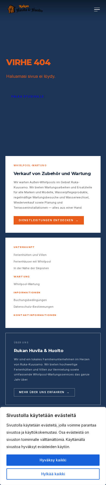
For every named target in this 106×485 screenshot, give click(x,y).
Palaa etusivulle (27, 96)
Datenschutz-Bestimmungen (34, 306)
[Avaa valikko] (97, 10)
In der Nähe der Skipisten (31, 268)
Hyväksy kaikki (53, 460)
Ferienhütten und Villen (30, 255)
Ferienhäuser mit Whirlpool (32, 261)
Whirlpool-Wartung (27, 284)
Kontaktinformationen (35, 315)
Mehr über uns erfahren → (44, 392)
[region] (53, 446)
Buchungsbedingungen (30, 300)
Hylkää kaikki (53, 474)
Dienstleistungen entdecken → (49, 220)
